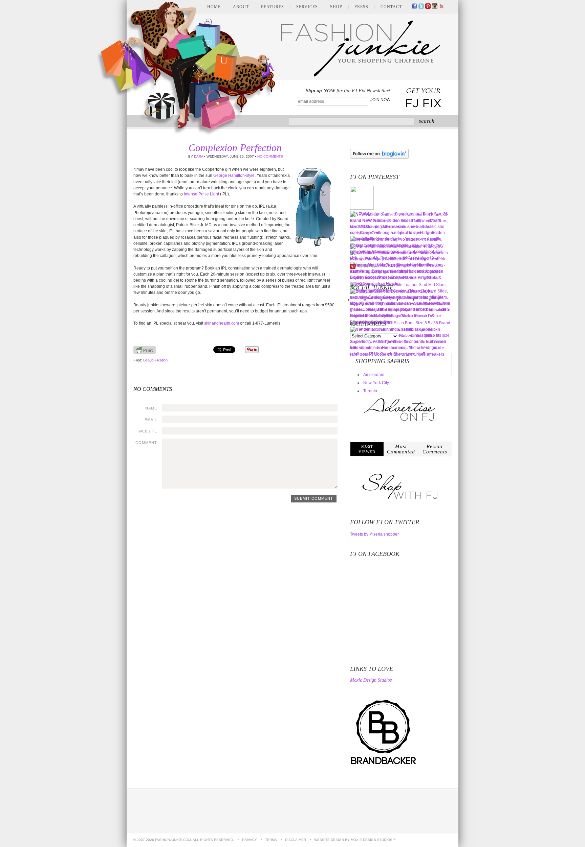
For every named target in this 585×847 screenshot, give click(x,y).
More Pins (365, 266)
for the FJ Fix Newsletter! (348, 90)
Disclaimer (295, 840)
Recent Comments (434, 449)
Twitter (421, 6)
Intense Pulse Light (201, 194)
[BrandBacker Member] (384, 765)
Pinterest (428, 6)
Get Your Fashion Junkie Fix (423, 98)
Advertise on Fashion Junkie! (419, 811)
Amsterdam (373, 374)
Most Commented (401, 449)
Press (361, 6)
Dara (198, 156)
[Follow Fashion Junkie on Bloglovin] (379, 157)
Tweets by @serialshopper (374, 534)
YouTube (441, 6)
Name (151, 408)
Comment (146, 443)
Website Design (329, 840)
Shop (336, 6)
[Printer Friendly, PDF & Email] (144, 352)
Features (272, 6)
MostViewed (367, 449)
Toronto (370, 391)
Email (151, 420)
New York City (376, 382)
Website (147, 431)
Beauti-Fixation (155, 360)
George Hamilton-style (234, 175)
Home (214, 6)
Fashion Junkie (185, 69)
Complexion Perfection (235, 147)
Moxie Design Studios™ (373, 840)
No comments (270, 156)
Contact (391, 6)
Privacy (249, 840)
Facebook (414, 6)
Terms (271, 840)
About (241, 6)
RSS (448, 6)
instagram (434, 6)
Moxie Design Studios (371, 680)
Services (307, 6)
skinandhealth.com (221, 323)
